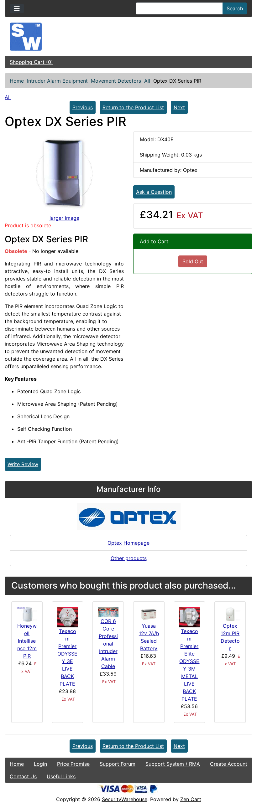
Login (40, 764)
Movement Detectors (116, 81)
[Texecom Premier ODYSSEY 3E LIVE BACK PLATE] (67, 616)
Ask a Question (154, 192)
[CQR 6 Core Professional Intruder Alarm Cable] (108, 611)
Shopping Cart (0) (31, 62)
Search (235, 8)
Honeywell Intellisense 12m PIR (27, 641)
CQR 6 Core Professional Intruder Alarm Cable (108, 643)
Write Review (23, 464)
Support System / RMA (172, 764)
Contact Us (23, 776)
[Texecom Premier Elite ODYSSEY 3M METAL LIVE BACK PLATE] (189, 616)
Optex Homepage (128, 543)
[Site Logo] (128, 37)
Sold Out (192, 261)
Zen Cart (190, 799)
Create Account (228, 764)
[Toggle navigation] (17, 8)
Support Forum (117, 764)
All (147, 81)
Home (17, 81)
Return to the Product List (133, 107)
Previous (82, 107)
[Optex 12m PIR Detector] (230, 614)
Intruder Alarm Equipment (57, 81)
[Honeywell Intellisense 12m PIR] (27, 614)
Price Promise (73, 764)
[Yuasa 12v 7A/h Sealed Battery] (149, 614)
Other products (129, 558)
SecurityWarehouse (124, 799)
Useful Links (61, 776)
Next (179, 107)
